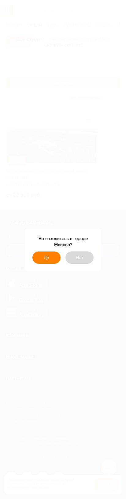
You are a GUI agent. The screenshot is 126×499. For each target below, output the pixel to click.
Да (46, 257)
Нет (79, 257)
